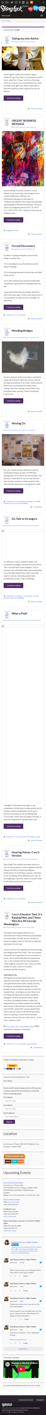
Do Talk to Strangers (24, 518)
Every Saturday (13, 1202)
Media (28, 927)
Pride (12, 598)
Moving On (18, 423)
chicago (19, 596)
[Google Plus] (7, 2)
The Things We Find (34, 620)
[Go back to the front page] (23, 9)
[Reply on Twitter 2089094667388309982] (11, 1276)
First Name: (8, 1097)
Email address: (9, 1113)
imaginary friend (12, 230)
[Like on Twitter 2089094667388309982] (20, 1276)
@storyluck (13, 1262)
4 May (21, 1301)
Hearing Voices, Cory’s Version (26, 854)
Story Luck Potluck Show (13, 1183)
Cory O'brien (21, 315)
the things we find (33, 837)
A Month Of (21, 42)
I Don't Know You (33, 525)
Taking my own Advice (25, 38)
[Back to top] (41, 1410)
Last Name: (8, 1105)
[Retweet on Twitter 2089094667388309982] (15, 1276)
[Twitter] (12, 2)
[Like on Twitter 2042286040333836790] (20, 1343)
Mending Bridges (22, 330)
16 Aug (22, 1262)
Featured (33, 42)
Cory (15, 42)
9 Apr (21, 1330)
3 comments (37, 507)
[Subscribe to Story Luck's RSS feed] (3, 2)
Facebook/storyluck (26, 1400)
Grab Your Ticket (10, 1231)
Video (32, 927)
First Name (8, 1081)
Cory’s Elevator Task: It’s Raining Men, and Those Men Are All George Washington (23, 919)
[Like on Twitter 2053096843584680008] (20, 1291)
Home (4, 21)
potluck (6, 598)
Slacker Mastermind (11, 1200)
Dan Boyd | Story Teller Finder (23, 1259)
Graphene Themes (18, 1412)
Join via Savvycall (10, 1216)
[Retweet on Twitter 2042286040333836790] (15, 1343)
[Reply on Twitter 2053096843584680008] (11, 1291)
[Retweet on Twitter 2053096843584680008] (15, 1291)
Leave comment (36, 109)
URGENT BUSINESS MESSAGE (24, 122)
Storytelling (23, 503)
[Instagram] (16, 2)
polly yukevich (32, 1044)
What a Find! (19, 613)
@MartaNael (23, 1304)
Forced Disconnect (23, 245)
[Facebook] (20, 2)
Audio (20, 927)
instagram (40, 1400)
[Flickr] (23, 2)
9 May (21, 1286)
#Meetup (13, 1340)
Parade (35, 596)
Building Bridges (23, 337)
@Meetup (23, 1340)
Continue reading (13, 98)
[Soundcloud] (31, 2)
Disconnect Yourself (28, 249)
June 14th (13, 1195)
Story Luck (6, 15)
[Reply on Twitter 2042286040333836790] (11, 1343)
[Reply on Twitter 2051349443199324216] (11, 1319)
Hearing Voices (33, 859)
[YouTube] (27, 2)
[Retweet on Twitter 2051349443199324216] (15, 1319)
